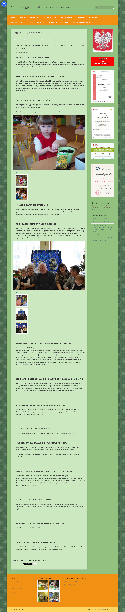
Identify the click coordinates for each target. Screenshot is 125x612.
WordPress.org (15, 592)
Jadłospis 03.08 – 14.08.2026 (100, 221)
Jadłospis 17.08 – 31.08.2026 (100, 218)
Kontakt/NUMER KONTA (81, 22)
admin (18, 39)
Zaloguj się (14, 581)
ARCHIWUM (46, 17)
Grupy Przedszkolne (63, 17)
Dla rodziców (16, 22)
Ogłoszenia (94, 17)
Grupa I (46, 39)
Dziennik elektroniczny (58, 22)
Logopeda (81, 17)
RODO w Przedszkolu (35, 22)
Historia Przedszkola (29, 17)
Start (13, 17)
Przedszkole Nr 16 (25, 8)
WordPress (111, 609)
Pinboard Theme (100, 609)
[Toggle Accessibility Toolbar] (4, 4)
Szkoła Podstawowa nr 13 (72, 581)
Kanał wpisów (15, 585)
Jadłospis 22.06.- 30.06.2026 (100, 240)
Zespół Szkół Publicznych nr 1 (73, 585)
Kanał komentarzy (16, 588)
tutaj (92, 209)
